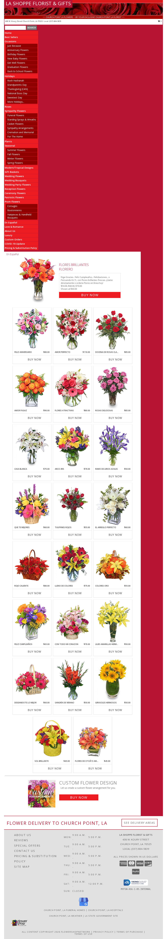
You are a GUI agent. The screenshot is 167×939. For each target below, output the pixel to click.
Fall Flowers (13, 154)
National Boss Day (17, 93)
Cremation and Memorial (20, 132)
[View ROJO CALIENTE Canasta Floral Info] (32, 563)
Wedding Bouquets (15, 180)
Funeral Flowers (15, 115)
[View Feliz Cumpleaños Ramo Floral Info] (32, 621)
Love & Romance (14, 226)
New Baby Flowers (17, 58)
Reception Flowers (15, 188)
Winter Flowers (15, 158)
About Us (10, 231)
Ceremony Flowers (15, 193)
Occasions (10, 41)
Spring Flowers (15, 162)
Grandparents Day (17, 84)
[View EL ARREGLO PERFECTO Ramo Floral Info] (113, 504)
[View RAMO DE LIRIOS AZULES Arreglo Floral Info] (113, 446)
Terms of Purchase (130, 931)
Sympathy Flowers (15, 110)
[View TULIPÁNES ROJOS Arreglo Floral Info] (72, 504)
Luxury (8, 235)
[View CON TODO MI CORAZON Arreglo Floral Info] (72, 621)
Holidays (10, 76)
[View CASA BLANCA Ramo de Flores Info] (32, 446)
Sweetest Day (14, 97)
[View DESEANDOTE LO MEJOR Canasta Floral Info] (32, 680)
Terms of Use (84, 933)
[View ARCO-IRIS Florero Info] (72, 446)
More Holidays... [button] (15, 101)
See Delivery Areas (139, 823)
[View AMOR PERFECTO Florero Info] (72, 329)
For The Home (15, 136)
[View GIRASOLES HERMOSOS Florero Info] (113, 680)
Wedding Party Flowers (18, 184)
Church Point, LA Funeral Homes (64, 910)
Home (8, 32)
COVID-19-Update (15, 243)
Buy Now (90, 295)
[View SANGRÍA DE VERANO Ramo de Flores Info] (72, 680)
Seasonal (10, 145)
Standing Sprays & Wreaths (21, 119)
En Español (11, 222)
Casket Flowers (15, 123)
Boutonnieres (14, 210)
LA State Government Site (101, 915)
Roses (8, 106)
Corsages (12, 206)
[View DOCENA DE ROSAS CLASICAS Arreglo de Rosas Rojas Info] (113, 329)
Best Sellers (11, 37)
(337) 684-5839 (55, 21)
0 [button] (161, 21)
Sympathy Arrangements (20, 128)
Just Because (14, 45)
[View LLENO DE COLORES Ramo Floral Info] (72, 563)
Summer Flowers (16, 150)
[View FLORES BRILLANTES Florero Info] (37, 279)
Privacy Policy (103, 931)
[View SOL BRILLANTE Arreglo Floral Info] (52, 738)
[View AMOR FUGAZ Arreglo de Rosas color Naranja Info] (32, 388)
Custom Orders (13, 239)
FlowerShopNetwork (75, 931)
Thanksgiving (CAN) (17, 89)
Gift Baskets (12, 171)
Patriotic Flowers (14, 197)
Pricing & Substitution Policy (21, 248)
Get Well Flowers (16, 62)
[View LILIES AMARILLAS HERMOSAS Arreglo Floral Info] (113, 621)
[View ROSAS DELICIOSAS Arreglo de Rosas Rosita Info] (113, 388)
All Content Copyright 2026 (41, 931)
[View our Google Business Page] (83, 906)
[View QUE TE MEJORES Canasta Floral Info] (32, 504)
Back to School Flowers (19, 71)
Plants (8, 141)
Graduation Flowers (17, 67)
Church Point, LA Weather (65, 915)
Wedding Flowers (14, 176)
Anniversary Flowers (18, 50)
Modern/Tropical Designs (19, 167)
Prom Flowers (12, 201)
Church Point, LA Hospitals (105, 910)
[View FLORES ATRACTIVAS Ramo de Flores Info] (72, 388)
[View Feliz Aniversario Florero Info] (32, 329)
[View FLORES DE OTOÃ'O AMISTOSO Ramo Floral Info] (93, 738)
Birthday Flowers (16, 54)
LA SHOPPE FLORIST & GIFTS (38, 3)
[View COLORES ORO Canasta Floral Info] (113, 563)
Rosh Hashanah (15, 80)
